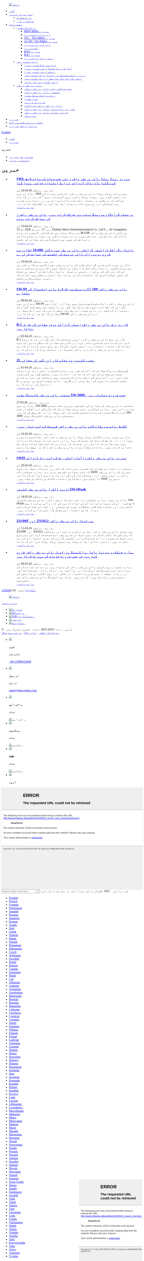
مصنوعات (15, 24)
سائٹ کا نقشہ (49, 632)
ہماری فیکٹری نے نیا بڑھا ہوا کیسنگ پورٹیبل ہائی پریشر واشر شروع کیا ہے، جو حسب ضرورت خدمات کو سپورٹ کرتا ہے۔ (75, 554)
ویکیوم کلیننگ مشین (40, 95)
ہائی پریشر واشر (29, 85)
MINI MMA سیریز (36, 31)
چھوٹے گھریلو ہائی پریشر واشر (48, 88)
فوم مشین (31, 98)
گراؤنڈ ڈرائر (34, 102)
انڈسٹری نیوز (19, 160)
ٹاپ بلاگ (30, 632)
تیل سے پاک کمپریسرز (40, 65)
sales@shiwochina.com (23, 690)
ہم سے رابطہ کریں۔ (23, 126)
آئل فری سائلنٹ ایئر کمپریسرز (48, 68)
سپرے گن (30, 115)
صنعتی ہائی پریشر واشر (42, 92)
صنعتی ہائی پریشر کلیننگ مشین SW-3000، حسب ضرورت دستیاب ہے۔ (71, 395)
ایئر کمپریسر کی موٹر (41, 82)
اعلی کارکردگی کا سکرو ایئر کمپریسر (53, 78)
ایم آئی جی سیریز (37, 44)
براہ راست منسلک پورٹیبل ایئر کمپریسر (55, 75)
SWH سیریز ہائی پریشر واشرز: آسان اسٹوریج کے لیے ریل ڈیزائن (71, 458)
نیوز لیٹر (9, 603)
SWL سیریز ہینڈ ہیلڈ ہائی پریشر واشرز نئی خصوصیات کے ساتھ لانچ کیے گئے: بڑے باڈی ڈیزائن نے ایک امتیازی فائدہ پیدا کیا (73, 181)
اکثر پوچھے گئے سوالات (26, 122)
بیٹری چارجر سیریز (39, 58)
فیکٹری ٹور (25, 21)
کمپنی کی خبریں (21, 156)
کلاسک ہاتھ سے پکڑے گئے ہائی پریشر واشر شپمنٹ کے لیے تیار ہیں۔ (71, 426)
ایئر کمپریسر (27, 61)
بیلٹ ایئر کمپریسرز (40, 71)
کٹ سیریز (31, 48)
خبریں (13, 119)
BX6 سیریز (32, 51)
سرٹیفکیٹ (24, 17)
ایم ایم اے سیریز (37, 34)
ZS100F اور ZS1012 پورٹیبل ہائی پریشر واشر (55, 521)
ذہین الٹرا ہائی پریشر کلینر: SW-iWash (51, 489)
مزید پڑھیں (25, 207)
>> (26, 590)
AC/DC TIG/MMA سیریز (40, 41)
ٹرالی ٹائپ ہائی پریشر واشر (46, 112)
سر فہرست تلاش (12, 632)
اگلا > (32, 590)
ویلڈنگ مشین (26, 27)
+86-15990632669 (20, 661)
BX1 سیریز (32, 55)
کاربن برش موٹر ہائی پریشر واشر (49, 109)
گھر (12, 11)
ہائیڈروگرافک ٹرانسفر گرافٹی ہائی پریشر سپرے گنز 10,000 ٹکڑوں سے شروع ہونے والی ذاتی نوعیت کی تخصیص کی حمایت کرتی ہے (75, 252)
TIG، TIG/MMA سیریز (39, 38)
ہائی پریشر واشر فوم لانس (43, 105)
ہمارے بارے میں (21, 14)
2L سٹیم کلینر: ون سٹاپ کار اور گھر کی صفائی (55, 360)
